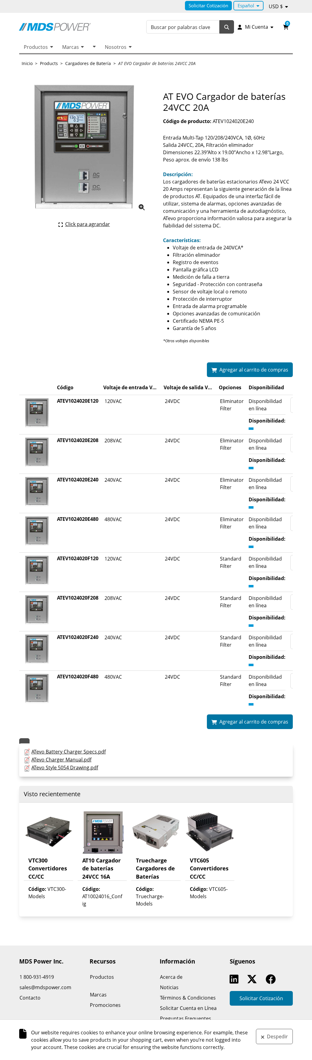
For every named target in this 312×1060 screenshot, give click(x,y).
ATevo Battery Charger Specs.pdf (68, 751)
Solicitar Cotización (208, 5)
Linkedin (235, 979)
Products (49, 63)
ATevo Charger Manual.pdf (61, 759)
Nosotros (115, 47)
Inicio (27, 63)
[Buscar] (226, 27)
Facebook (272, 979)
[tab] (24, 741)
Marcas (70, 47)
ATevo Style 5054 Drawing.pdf (64, 767)
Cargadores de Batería (88, 63)
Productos (36, 47)
